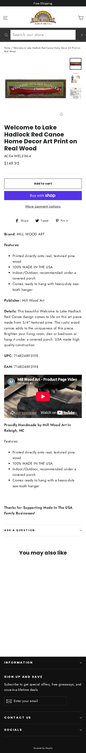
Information (18, 662)
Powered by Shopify (43, 748)
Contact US (17, 718)
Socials (13, 730)
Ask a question (19, 530)
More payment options (43, 206)
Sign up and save (23, 677)
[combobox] (43, 35)
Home (7, 48)
